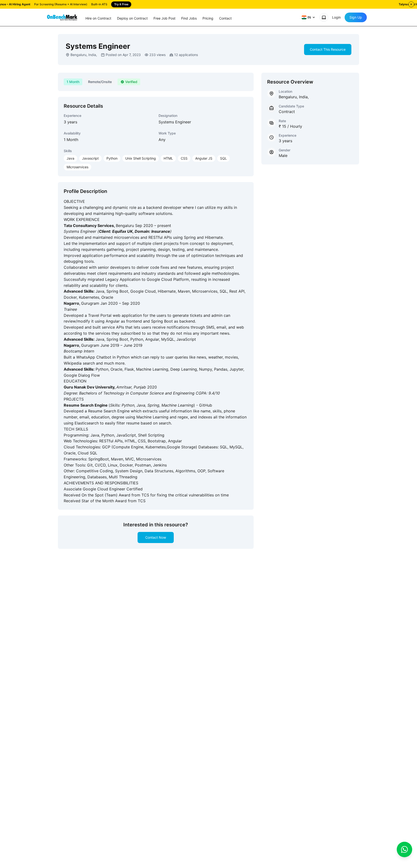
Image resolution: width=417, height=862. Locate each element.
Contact (225, 18)
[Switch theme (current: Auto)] (324, 17)
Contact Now (155, 537)
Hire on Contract (98, 18)
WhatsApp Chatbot (94, 357)
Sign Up (355, 17)
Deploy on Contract (132, 18)
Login (336, 17)
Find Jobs (189, 18)
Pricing (207, 18)
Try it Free (121, 4)
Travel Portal (100, 315)
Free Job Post (164, 18)
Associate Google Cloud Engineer (95, 489)
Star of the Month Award (105, 500)
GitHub (205, 405)
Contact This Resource (328, 49)
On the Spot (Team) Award (106, 495)
